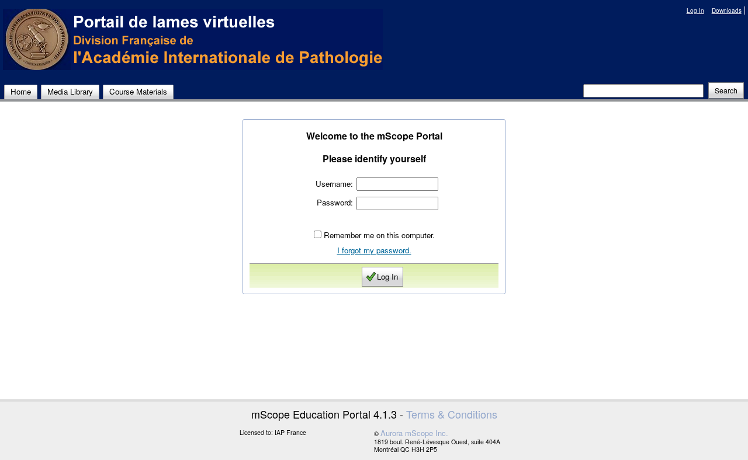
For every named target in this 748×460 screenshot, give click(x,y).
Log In (695, 10)
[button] (726, 90)
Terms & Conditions (451, 413)
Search (726, 90)
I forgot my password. (374, 250)
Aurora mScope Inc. (414, 432)
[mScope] (193, 39)
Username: (334, 183)
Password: (335, 202)
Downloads (727, 10)
